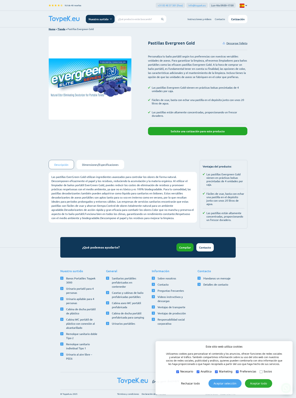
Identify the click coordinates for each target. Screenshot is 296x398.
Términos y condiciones (128, 394)
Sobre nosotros (167, 278)
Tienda (61, 29)
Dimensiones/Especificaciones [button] (100, 164)
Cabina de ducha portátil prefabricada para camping (128, 315)
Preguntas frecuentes (171, 290)
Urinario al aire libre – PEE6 (79, 356)
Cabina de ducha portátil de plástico (81, 311)
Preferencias (248, 371)
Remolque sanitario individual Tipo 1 (78, 346)
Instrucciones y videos (199, 19)
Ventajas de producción (172, 313)
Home (52, 29)
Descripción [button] (61, 164)
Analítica (206, 371)
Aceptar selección (225, 383)
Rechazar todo (190, 383)
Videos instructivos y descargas (170, 299)
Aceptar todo (258, 383)
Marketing (225, 371)
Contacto (220, 19)
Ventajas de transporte (171, 307)
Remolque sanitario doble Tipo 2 (81, 336)
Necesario (186, 371)
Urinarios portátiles (123, 323)
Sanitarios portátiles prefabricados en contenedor (124, 282)
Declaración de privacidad (154, 394)
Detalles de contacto (215, 284)
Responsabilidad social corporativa (171, 321)
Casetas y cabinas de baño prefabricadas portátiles (127, 294)
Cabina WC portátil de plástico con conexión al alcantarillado (80, 323)
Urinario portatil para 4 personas (80, 290)
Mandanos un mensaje (217, 278)
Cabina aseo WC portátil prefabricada (126, 305)
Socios (268, 371)
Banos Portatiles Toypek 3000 (80, 280)
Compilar (185, 247)
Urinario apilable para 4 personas (80, 301)
